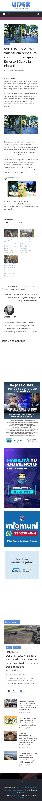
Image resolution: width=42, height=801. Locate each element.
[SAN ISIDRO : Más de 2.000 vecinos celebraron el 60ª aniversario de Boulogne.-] (11, 259)
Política (9, 647)
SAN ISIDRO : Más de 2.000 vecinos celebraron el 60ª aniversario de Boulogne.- (10, 268)
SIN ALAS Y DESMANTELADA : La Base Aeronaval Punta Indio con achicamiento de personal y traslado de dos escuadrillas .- (22, 661)
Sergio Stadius (20, 70)
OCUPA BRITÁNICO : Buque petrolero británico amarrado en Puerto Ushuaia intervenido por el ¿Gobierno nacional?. (28, 757)
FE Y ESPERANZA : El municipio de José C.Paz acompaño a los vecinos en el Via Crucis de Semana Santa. (11, 243)
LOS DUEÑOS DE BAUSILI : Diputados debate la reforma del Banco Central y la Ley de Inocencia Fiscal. (28, 722)
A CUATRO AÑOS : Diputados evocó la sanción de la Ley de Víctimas (19, 288)
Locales (7, 44)
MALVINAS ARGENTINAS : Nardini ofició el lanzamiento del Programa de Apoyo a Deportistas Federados (21, 298)
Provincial (17, 647)
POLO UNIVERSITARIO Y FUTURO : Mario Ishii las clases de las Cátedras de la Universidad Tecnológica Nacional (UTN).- (28, 705)
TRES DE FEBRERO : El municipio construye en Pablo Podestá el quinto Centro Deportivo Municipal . (26, 243)
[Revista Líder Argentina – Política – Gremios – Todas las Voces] (4, 14)
